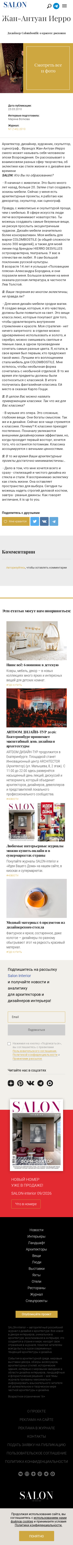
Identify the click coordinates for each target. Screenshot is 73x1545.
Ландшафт (36, 1243)
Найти (49, 6)
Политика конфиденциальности (36, 1462)
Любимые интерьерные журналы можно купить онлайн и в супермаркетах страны (35, 851)
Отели (36, 1281)
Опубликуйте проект (36, 1314)
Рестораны (37, 1288)
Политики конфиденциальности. (38, 1525)
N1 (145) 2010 (17, 129)
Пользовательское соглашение (37, 1453)
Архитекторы (36, 1249)
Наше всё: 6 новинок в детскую (32, 664)
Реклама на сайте (36, 1420)
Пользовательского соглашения (34, 1051)
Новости (36, 1230)
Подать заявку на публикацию (36, 1445)
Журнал (36, 1294)
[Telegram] (53, 521)
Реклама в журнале (36, 1428)
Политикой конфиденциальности (35, 1054)
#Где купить (14, 685)
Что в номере (26, 1204)
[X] (34, 521)
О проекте (36, 1411)
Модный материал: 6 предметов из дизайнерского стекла (35, 924)
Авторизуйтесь (15, 567)
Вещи (36, 1256)
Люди (36, 1262)
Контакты (36, 1436)
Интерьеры (36, 1236)
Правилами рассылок (27, 1058)
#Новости (12, 799)
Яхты (36, 1275)
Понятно (36, 1536)
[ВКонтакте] (44, 521)
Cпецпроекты (36, 1301)
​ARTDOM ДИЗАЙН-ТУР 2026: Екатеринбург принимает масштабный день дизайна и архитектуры (31, 739)
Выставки (37, 1268)
